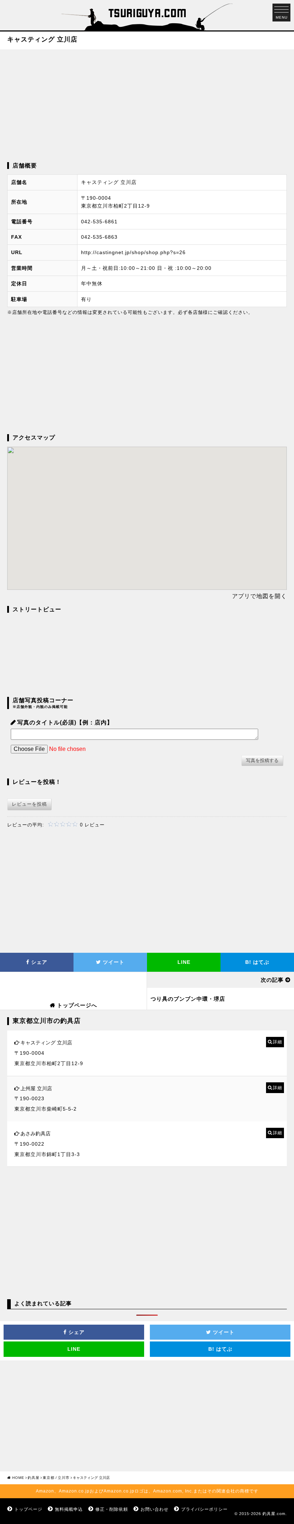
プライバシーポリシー (204, 1509)
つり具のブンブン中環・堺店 (188, 999)
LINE (183, 962)
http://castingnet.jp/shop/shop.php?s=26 (133, 252)
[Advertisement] (147, 105)
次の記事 (272, 980)
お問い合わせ (155, 1509)
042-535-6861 (99, 221)
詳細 (277, 1041)
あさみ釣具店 (35, 1133)
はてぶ (257, 962)
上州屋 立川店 (36, 1088)
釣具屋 (33, 1478)
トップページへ (77, 1005)
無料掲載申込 (69, 1509)
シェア (38, 962)
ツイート (112, 962)
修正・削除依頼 (111, 1509)
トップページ (28, 1509)
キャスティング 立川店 (46, 1042)
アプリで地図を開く (259, 596)
